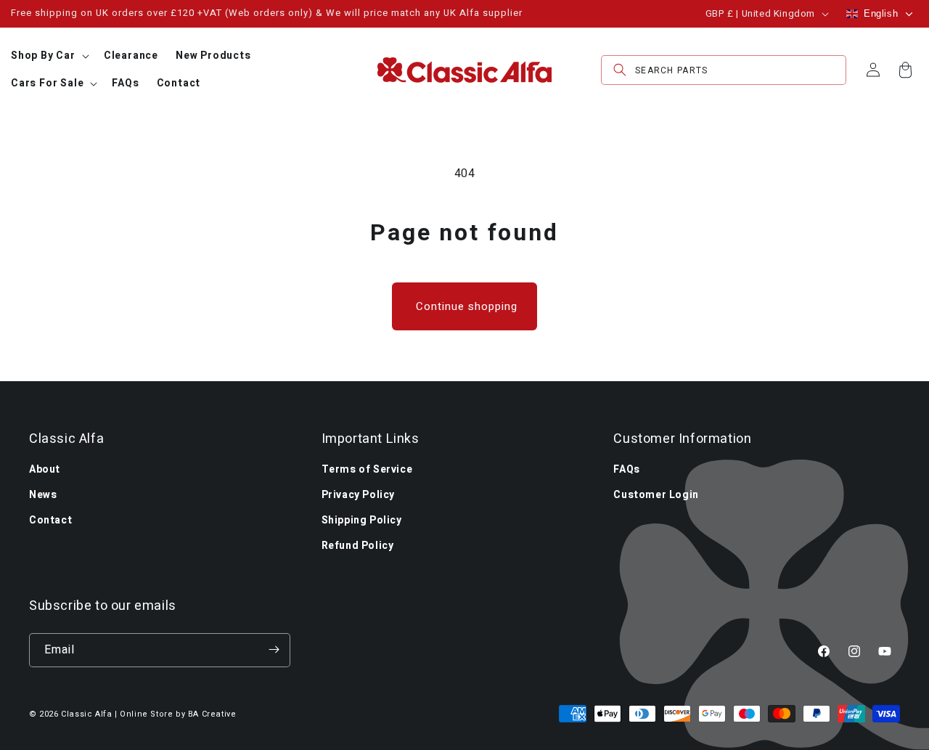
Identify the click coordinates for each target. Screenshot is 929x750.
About (44, 468)
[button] (48, 56)
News (43, 494)
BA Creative (212, 714)
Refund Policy (358, 545)
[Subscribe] (274, 649)
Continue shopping (466, 306)
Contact (50, 519)
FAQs (626, 468)
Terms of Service (367, 468)
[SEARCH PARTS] (620, 70)
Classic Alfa (86, 714)
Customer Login (655, 494)
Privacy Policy (358, 494)
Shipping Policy (362, 519)
